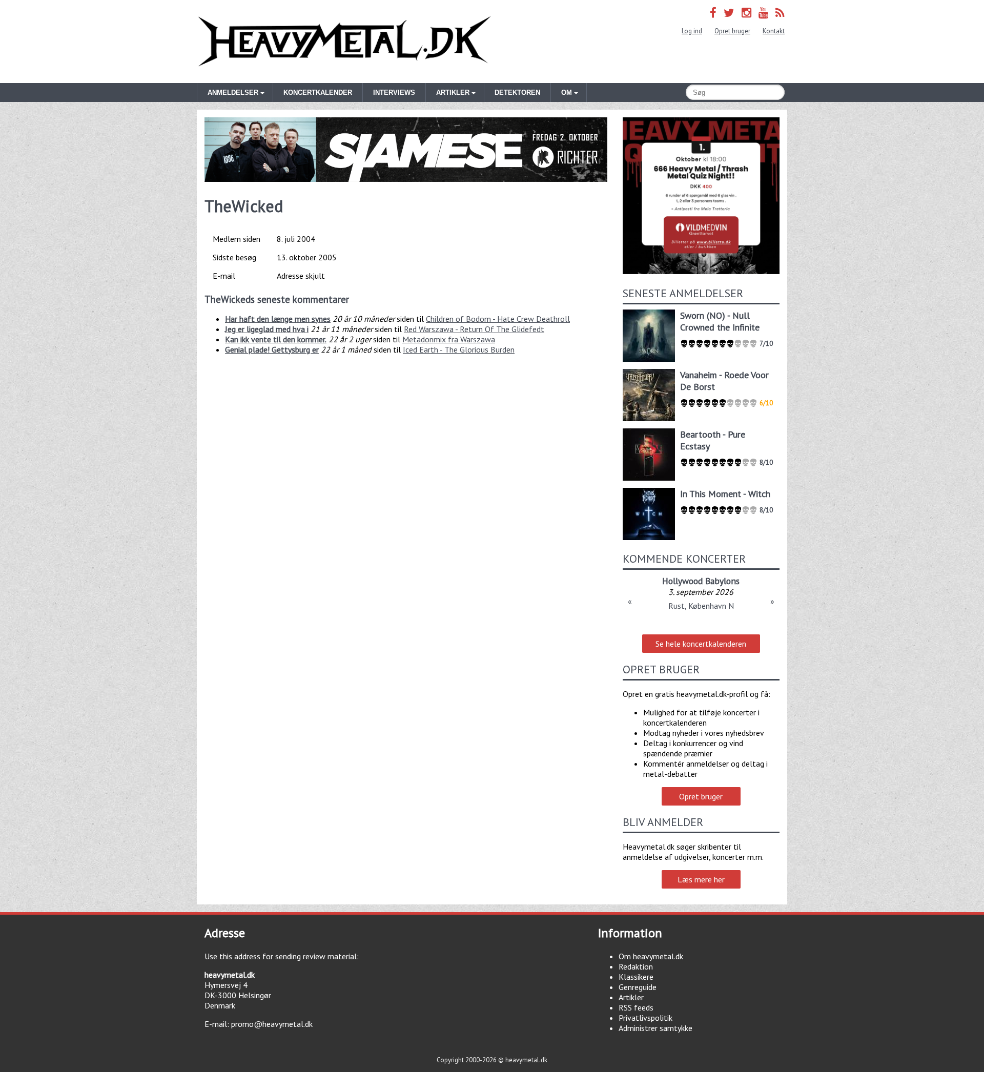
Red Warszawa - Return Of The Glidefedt (474, 329)
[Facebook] (713, 12)
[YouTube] (763, 12)
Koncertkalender (317, 92)
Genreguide (638, 987)
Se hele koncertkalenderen (700, 643)
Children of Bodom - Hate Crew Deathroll (498, 319)
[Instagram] (746, 12)
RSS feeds (636, 1007)
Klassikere (636, 977)
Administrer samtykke (655, 1028)
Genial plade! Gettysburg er (272, 349)
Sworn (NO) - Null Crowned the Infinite (720, 321)
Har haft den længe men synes (278, 319)
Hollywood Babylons (701, 581)
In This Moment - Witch (725, 494)
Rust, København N (701, 606)
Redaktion (636, 966)
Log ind (692, 31)
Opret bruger (732, 31)
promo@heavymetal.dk (272, 1024)
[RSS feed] (780, 12)
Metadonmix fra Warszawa (448, 339)
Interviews (394, 92)
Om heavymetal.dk (651, 956)
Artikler (631, 997)
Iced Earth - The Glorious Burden (459, 349)
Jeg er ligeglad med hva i (267, 329)
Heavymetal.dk (344, 41)
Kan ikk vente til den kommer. (275, 339)
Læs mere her (701, 879)
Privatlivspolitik (645, 1018)
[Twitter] (729, 12)
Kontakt (774, 31)
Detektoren (517, 92)
